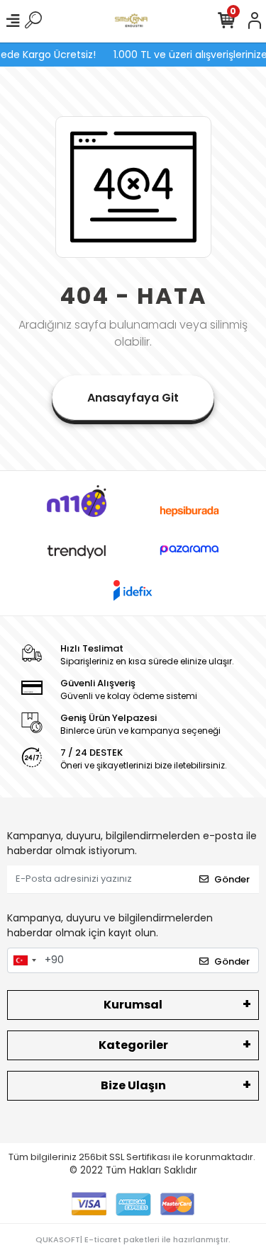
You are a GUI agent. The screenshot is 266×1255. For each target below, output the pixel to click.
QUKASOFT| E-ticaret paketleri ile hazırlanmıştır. (133, 1239)
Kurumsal (133, 1004)
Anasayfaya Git (133, 398)
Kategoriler (133, 1045)
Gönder (232, 879)
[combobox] (24, 960)
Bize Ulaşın (133, 1085)
